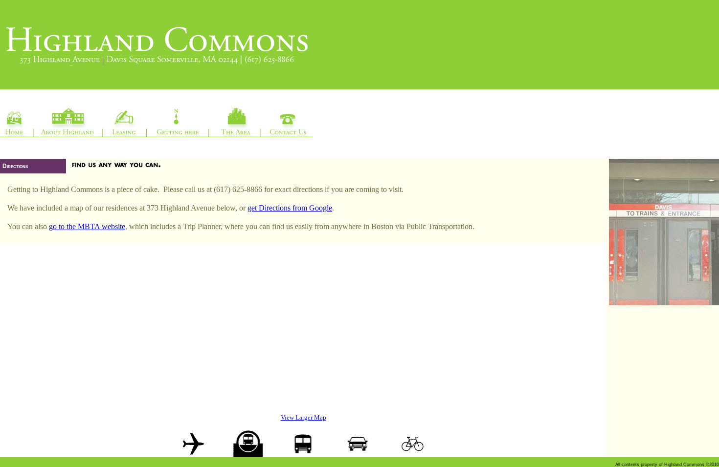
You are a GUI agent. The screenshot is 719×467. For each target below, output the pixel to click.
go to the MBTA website (87, 226)
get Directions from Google (289, 208)
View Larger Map (303, 417)
